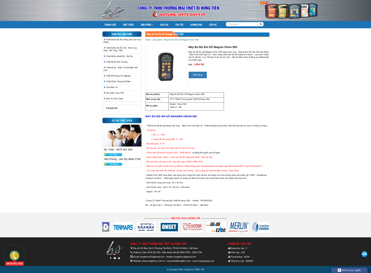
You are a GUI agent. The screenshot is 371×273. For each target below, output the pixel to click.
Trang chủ (110, 24)
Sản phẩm (146, 24)
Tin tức (179, 24)
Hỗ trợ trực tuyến (351, 270)
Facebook (112, 108)
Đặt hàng (197, 75)
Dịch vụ (164, 24)
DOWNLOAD (196, 24)
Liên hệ (213, 24)
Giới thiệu (128, 24)
